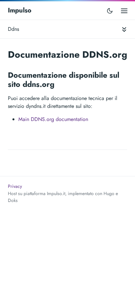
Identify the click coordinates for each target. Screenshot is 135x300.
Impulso (19, 10)
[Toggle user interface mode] (110, 10)
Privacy (15, 186)
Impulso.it (56, 193)
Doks (13, 200)
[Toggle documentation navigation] (124, 29)
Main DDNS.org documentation (53, 119)
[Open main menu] (124, 10)
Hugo (109, 193)
